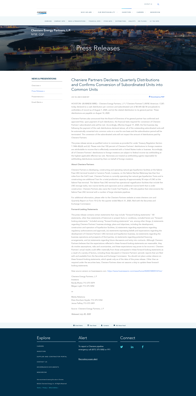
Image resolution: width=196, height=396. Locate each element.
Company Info (59, 21)
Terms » (39, 388)
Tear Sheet (93, 325)
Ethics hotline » (53, 388)
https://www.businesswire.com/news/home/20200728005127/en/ (134, 271)
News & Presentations (77, 21)
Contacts (106, 325)
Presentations (37, 96)
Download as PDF (157, 97)
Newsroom (155, 12)
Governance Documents (48, 367)
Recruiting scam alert (87, 359)
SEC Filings (142, 21)
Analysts (132, 21)
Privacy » (45, 388)
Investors (126, 12)
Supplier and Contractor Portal (52, 357)
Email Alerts (36, 102)
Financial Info (94, 21)
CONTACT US (148, 4)
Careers (140, 12)
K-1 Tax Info (154, 21)
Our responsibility (106, 12)
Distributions (120, 21)
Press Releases (38, 91)
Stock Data (108, 21)
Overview (48, 21)
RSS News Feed (121, 325)
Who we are (86, 12)
